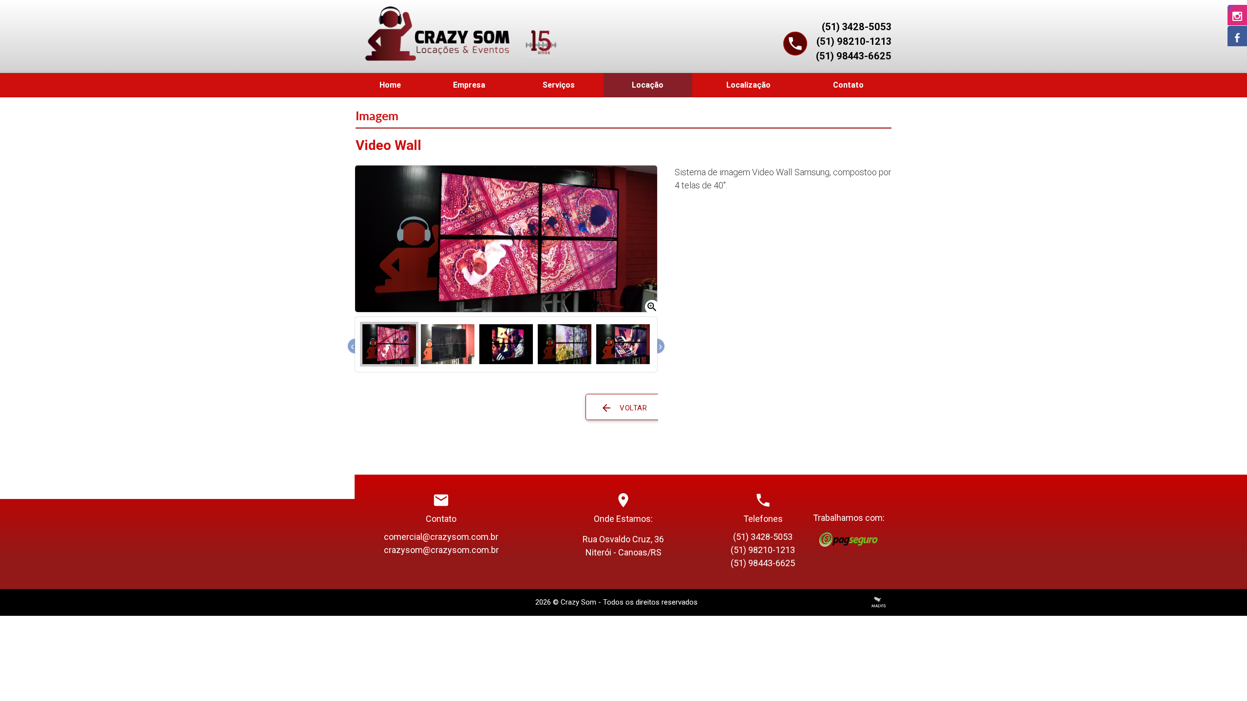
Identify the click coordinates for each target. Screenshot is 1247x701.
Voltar (624, 408)
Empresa (469, 85)
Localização (748, 85)
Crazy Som (578, 602)
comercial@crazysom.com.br (441, 537)
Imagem (377, 115)
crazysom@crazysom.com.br (441, 550)
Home (390, 85)
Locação (647, 85)
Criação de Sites (878, 602)
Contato (848, 85)
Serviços (559, 85)
